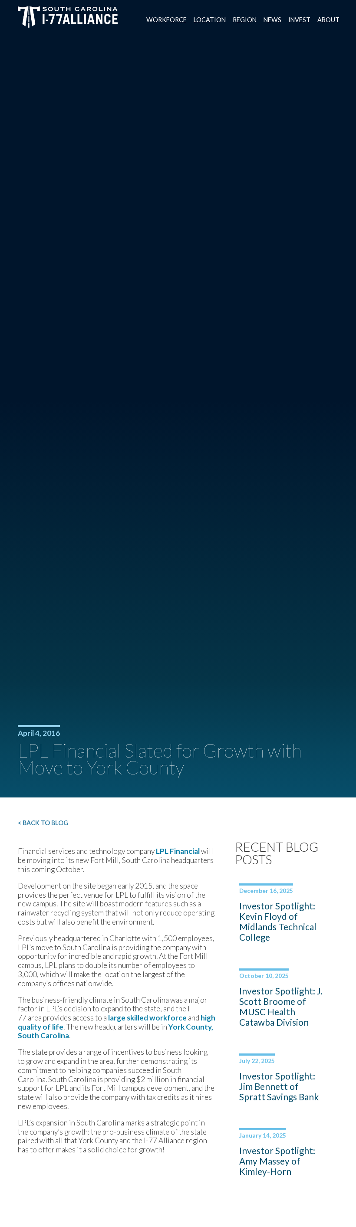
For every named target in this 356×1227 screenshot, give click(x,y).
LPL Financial (178, 851)
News (272, 19)
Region (245, 19)
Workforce (166, 19)
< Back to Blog (43, 823)
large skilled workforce (147, 1017)
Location (210, 19)
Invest (299, 19)
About (328, 19)
